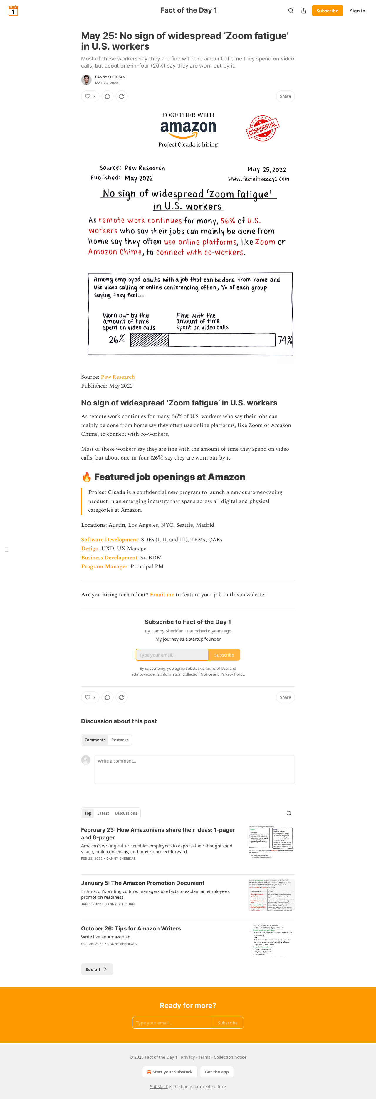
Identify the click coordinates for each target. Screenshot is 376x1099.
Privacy (188, 1057)
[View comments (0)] (107, 96)
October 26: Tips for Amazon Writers (131, 928)
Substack (159, 1086)
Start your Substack (172, 1072)
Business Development (109, 557)
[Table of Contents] (6, 549)
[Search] (291, 10)
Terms (204, 1057)
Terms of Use (216, 668)
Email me (162, 594)
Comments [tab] (95, 740)
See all (93, 969)
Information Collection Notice (186, 674)
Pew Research (118, 377)
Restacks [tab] (119, 740)
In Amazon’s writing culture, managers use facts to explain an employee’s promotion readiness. (155, 894)
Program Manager (104, 566)
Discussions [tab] (126, 813)
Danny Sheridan (110, 77)
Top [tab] (88, 813)
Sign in (357, 11)
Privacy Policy (232, 674)
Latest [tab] (103, 813)
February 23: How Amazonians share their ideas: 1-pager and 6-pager (158, 834)
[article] (188, 848)
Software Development (109, 540)
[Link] (73, 403)
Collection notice (230, 1057)
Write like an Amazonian (105, 937)
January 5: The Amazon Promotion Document (142, 883)
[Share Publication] (304, 10)
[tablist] (106, 740)
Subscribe (327, 11)
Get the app (217, 1072)
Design (89, 548)
